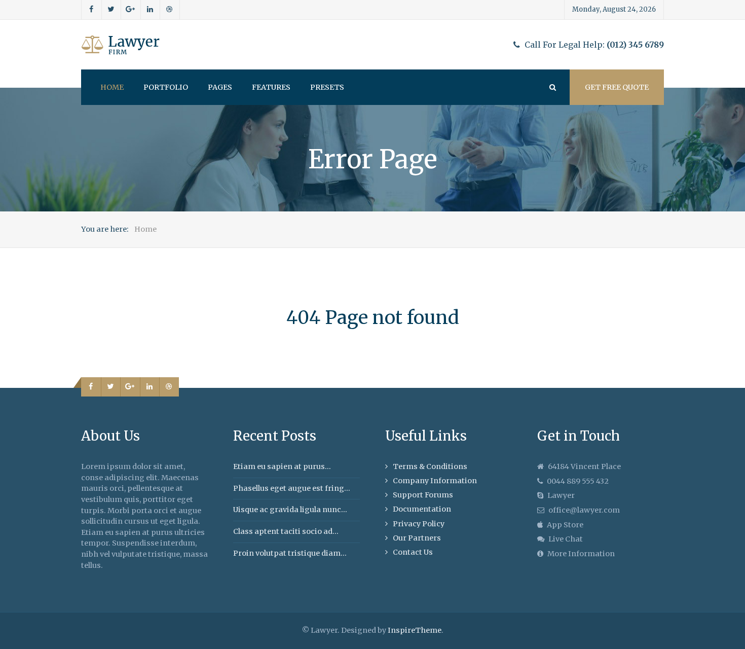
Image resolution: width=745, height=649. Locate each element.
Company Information (435, 480)
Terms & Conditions (430, 466)
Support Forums (423, 494)
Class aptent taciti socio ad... (286, 531)
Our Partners (417, 538)
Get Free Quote (617, 87)
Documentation (422, 509)
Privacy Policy (418, 523)
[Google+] (131, 9)
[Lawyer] (120, 45)
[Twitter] (111, 9)
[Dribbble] (170, 9)
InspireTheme (414, 630)
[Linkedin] (150, 9)
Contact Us (413, 552)
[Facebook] (91, 9)
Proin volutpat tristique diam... (290, 553)
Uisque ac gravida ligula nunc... (290, 509)
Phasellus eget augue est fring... (291, 488)
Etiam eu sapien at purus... (282, 466)
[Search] (552, 87)
